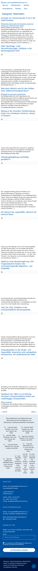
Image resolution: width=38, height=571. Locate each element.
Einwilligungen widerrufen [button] (10, 567)
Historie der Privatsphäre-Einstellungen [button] (13, 565)
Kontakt (5, 563)
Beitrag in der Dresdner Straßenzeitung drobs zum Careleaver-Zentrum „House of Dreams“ (18, 113)
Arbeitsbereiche (16, 5)
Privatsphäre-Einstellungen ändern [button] (17, 563)
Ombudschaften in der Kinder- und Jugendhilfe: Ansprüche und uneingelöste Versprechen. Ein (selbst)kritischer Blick (18, 352)
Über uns (5, 5)
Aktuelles (26, 5)
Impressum (6, 561)
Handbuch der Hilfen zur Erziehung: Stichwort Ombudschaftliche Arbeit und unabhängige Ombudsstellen (17, 396)
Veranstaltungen (7, 8)
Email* (5, 534)
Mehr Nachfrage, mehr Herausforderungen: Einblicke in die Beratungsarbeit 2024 (16, 48)
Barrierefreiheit (26, 561)
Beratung (18, 8)
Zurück (4, 411)
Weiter (34, 411)
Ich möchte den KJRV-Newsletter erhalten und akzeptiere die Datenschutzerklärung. (17, 543)
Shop (25, 8)
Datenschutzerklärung (16, 561)
